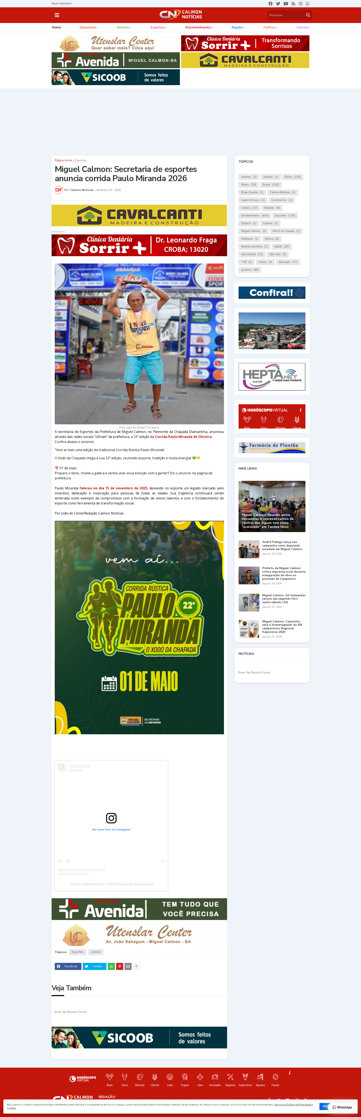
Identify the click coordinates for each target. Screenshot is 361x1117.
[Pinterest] (119, 966)
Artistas (270, 177)
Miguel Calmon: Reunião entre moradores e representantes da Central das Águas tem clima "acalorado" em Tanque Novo (268, 521)
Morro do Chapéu (286, 231)
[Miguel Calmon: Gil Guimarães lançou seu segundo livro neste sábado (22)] (249, 603)
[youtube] (285, 4)
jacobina (250, 270)
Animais (249, 177)
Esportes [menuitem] (157, 27)
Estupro (248, 223)
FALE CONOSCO (61, 3)
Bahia (293, 177)
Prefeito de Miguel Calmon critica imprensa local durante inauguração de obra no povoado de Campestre (283, 574)
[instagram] (301, 4)
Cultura (249, 208)
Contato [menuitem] (302, 27)
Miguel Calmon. (253, 231)
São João (277, 254)
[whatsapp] (308, 4)
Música (272, 239)
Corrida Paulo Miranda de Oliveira (183, 436)
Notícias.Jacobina (254, 246)
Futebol (270, 223)
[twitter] (278, 4)
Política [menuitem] (269, 27)
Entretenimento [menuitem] (198, 27)
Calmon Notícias (282, 192)
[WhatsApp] (111, 966)
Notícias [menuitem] (123, 27)
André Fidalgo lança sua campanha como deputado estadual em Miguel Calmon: (282, 545)
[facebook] (270, 4)
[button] (57, 15)
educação (288, 262)
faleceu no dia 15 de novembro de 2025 (113, 488)
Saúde (281, 246)
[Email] (128, 966)
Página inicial (63, 160)
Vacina (265, 262)
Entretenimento (254, 216)
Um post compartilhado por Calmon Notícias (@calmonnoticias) (111, 884)
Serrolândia (252, 254)
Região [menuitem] (237, 27)
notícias (95, 952)
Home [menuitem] (56, 27)
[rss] (293, 4)
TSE (246, 262)
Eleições (272, 208)
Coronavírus (281, 200)
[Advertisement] (180, 121)
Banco (248, 185)
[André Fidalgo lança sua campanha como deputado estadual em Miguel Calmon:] (249, 549)
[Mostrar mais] (136, 966)
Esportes (81, 160)
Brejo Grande (252, 192)
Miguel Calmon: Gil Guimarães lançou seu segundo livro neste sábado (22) (283, 599)
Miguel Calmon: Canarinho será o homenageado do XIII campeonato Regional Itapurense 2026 (282, 627)
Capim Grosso (253, 200)
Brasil (271, 185)
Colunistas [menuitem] (88, 27)
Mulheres (249, 239)
